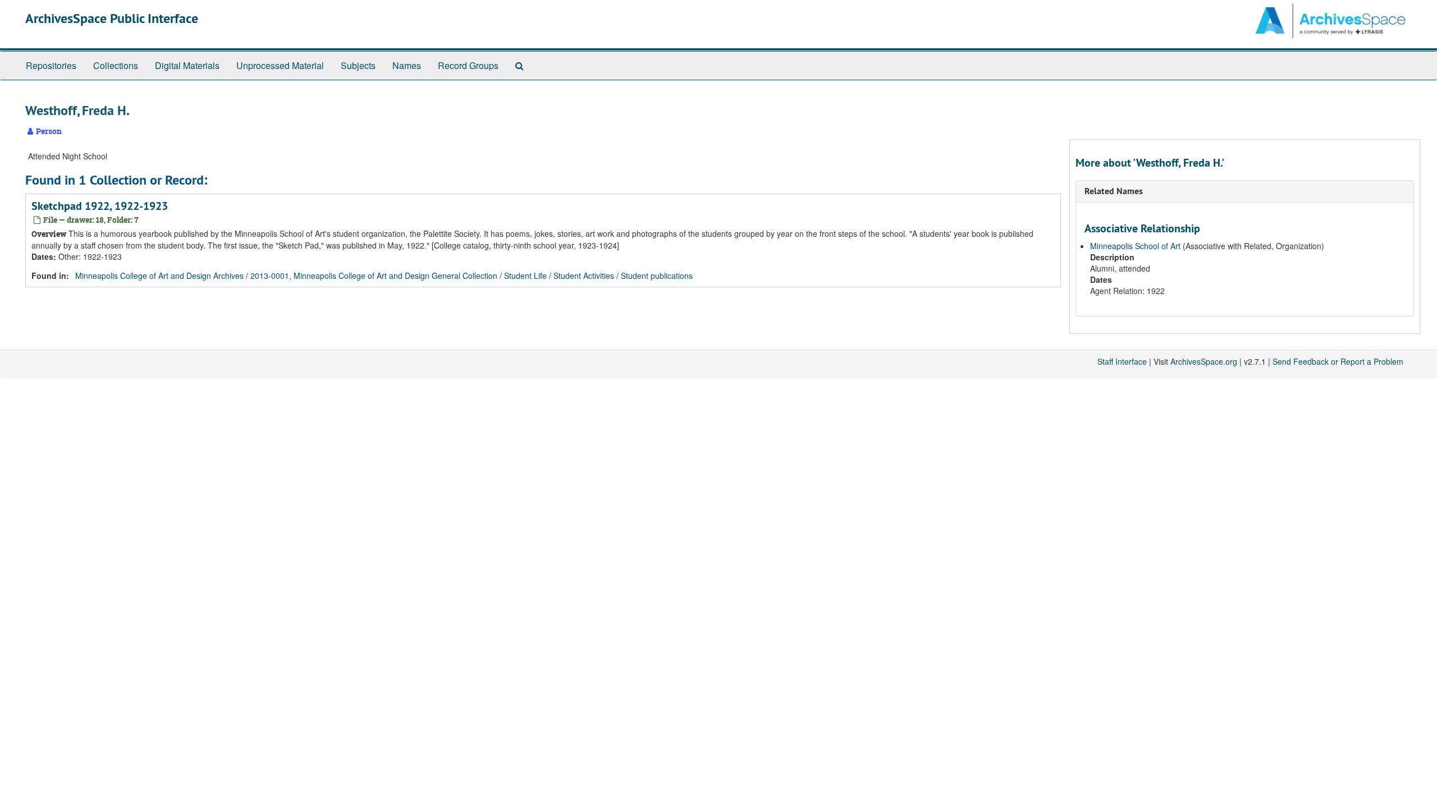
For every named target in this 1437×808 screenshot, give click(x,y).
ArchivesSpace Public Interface (111, 18)
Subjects (358, 65)
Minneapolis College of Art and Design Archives (159, 275)
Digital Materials (187, 65)
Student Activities (583, 275)
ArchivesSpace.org (1203, 361)
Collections (115, 65)
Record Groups (468, 65)
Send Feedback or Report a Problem (1338, 361)
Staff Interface (1122, 361)
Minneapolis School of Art (1135, 245)
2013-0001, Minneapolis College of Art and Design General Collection (373, 275)
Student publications (657, 275)
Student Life (525, 275)
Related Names (1113, 191)
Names (406, 65)
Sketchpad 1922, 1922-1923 (99, 206)
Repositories (51, 65)
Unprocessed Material (280, 65)
